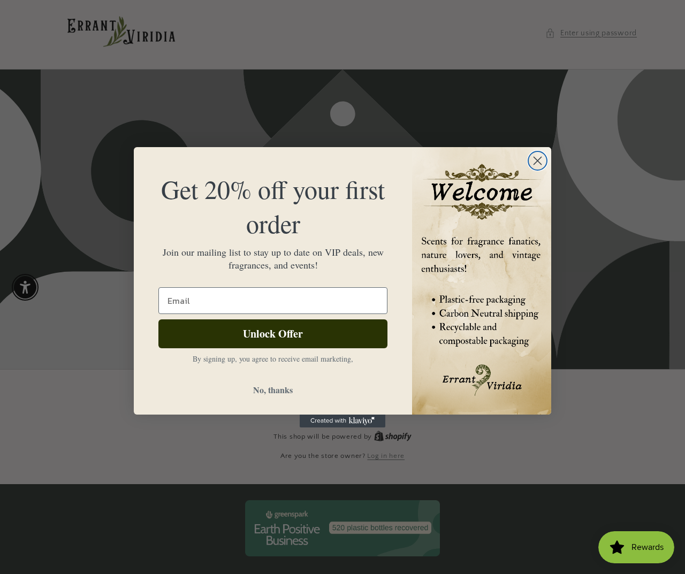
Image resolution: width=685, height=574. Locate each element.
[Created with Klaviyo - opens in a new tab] (342, 421)
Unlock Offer (273, 333)
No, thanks (273, 390)
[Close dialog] (537, 160)
